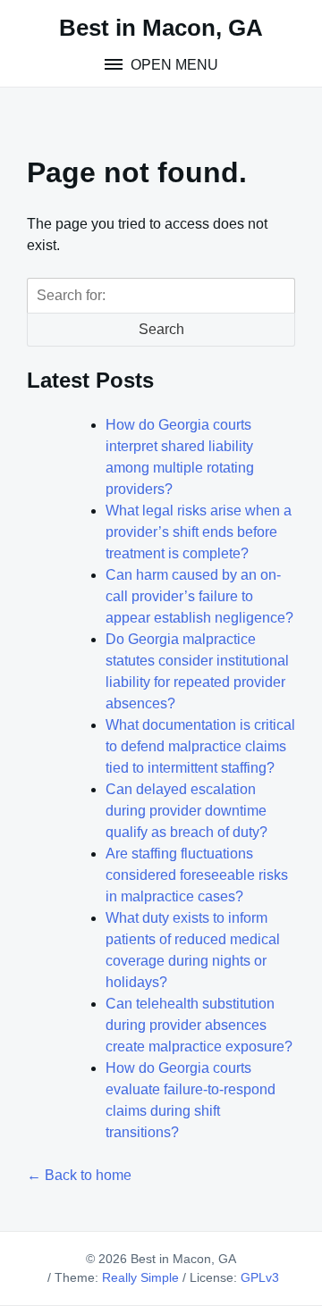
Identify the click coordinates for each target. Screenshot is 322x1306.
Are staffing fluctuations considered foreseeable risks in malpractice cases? (197, 875)
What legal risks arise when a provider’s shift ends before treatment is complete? (199, 532)
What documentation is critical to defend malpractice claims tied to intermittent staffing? (200, 746)
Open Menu (172, 64)
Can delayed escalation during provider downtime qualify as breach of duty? (186, 811)
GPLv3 (260, 1277)
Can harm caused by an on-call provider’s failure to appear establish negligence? (199, 596)
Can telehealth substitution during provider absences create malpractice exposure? (199, 1025)
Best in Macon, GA (161, 27)
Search (161, 329)
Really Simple (140, 1277)
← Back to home (79, 1175)
